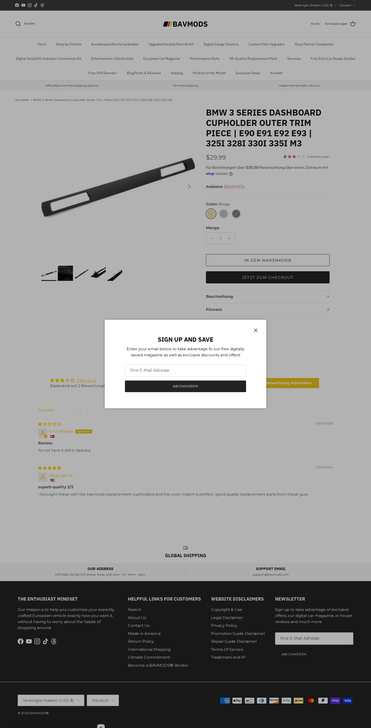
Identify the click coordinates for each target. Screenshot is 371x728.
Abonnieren (185, 386)
